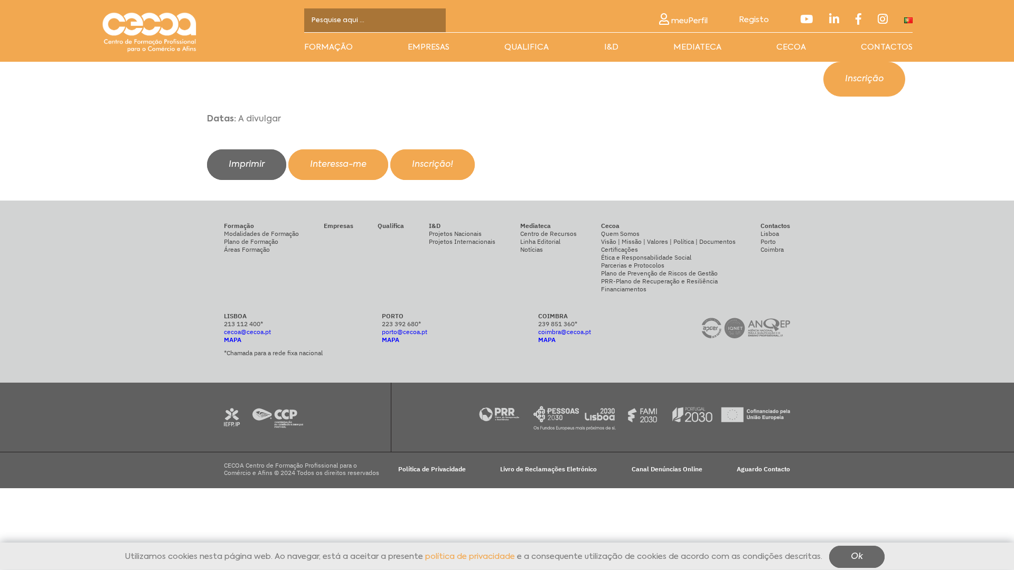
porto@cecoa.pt (404, 332)
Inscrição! (432, 164)
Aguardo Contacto (763, 469)
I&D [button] (611, 47)
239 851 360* (557, 324)
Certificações (619, 249)
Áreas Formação (247, 249)
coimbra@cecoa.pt (564, 332)
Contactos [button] (887, 47)
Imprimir (247, 164)
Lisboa (769, 234)
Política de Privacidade (432, 469)
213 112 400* (243, 324)
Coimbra (772, 249)
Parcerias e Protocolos (632, 265)
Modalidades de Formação (261, 234)
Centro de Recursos (548, 234)
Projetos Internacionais (462, 241)
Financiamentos (623, 289)
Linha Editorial (540, 241)
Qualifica (526, 47)
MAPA (232, 340)
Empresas (428, 47)
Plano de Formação (251, 241)
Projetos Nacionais (455, 234)
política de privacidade (470, 557)
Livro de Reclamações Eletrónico (548, 469)
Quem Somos (620, 234)
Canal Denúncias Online (667, 469)
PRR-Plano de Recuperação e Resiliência (659, 281)
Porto (768, 241)
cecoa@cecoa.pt (247, 332)
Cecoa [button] (791, 47)
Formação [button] (328, 47)
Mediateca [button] (697, 47)
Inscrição (864, 79)
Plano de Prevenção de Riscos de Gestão (659, 273)
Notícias (531, 249)
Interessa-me (338, 164)
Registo (754, 20)
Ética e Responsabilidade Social (646, 257)
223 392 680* (401, 324)
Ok (857, 557)
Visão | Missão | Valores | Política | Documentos (668, 241)
